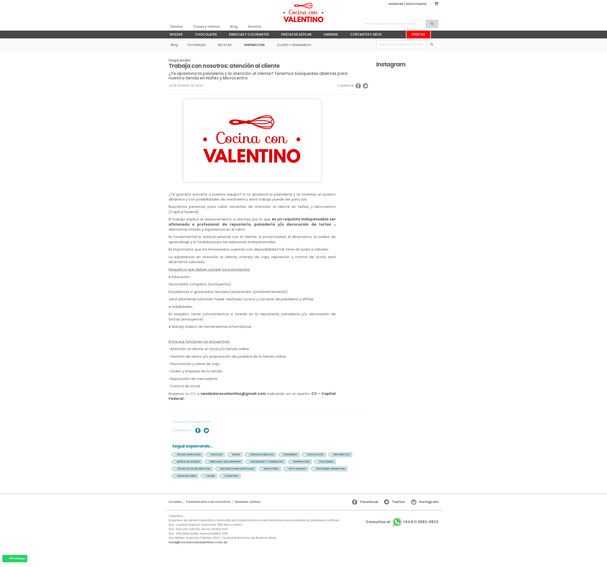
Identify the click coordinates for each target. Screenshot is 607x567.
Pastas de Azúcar (294, 35)
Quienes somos (248, 501)
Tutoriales (196, 45)
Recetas (254, 26)
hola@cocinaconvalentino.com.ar (198, 542)
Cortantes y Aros (363, 35)
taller (210, 476)
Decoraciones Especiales (237, 469)
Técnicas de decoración (193, 469)
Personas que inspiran (225, 461)
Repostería (271, 469)
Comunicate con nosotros (208, 501)
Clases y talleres (206, 26)
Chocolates (203, 35)
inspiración (301, 461)
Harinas (328, 35)
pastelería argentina (330, 469)
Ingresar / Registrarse (407, 4)
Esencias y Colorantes (246, 35)
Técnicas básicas (262, 454)
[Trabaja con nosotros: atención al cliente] (303, 12)
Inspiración (254, 45)
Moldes (174, 35)
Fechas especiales (189, 454)
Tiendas (176, 26)
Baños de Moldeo (188, 461)
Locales (175, 501)
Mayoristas (342, 454)
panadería (290, 454)
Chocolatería (186, 476)
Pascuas (216, 454)
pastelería (326, 461)
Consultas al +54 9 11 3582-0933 (402, 521)
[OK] (434, 44)
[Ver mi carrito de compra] (434, 3)
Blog (234, 26)
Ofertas (418, 34)
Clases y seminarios (294, 45)
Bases (236, 454)
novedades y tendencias (267, 461)
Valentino (231, 476)
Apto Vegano (297, 469)
